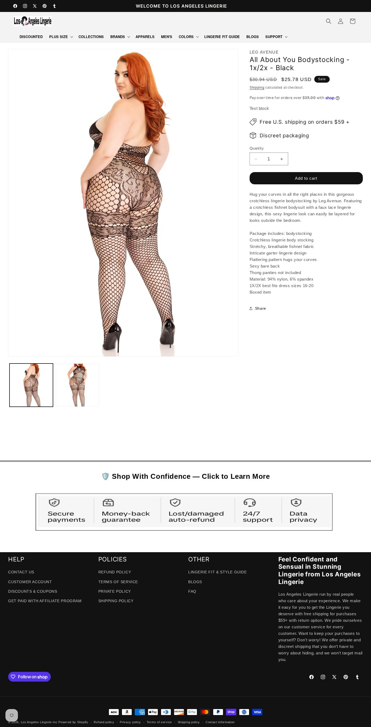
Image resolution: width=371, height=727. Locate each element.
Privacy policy (130, 722)
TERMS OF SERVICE (118, 582)
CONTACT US (21, 572)
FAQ (192, 591)
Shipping (257, 87)
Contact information (220, 722)
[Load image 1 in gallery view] (31, 385)
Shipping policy (189, 722)
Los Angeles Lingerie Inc (39, 722)
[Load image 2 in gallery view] (77, 385)
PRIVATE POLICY (114, 591)
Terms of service (159, 722)
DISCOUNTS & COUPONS (32, 591)
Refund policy (104, 722)
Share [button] (260, 308)
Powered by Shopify (73, 722)
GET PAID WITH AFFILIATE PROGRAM (45, 601)
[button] (60, 36)
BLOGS (195, 582)
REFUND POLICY (114, 572)
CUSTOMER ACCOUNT (30, 582)
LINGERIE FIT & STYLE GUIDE (217, 572)
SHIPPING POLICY (116, 601)
